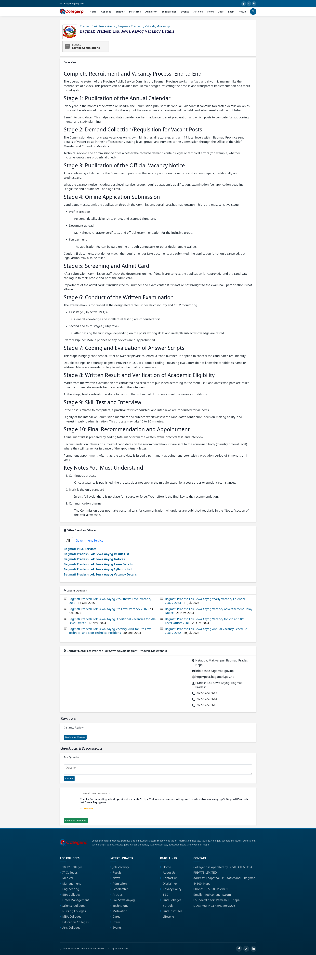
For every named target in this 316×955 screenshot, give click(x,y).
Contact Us (170, 878)
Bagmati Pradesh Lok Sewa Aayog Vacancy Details (100, 574)
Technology (120, 906)
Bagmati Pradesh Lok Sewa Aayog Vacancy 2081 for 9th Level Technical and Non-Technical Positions (110, 631)
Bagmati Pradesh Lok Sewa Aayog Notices (94, 559)
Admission (151, 11)
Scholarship (121, 889)
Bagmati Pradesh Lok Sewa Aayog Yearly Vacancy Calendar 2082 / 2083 (205, 601)
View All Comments (75, 820)
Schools (120, 11)
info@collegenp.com (73, 3)
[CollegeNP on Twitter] (249, 3)
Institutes (135, 11)
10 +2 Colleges (72, 867)
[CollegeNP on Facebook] (243, 3)
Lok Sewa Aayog (124, 900)
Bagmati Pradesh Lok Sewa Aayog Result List (96, 554)
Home (93, 11)
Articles (198, 11)
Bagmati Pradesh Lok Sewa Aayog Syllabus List (98, 569)
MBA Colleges (71, 916)
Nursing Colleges (74, 911)
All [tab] (68, 540)
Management (71, 883)
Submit (69, 778)
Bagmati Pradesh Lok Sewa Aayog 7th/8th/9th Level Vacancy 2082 (110, 601)
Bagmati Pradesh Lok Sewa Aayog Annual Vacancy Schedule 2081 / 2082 (206, 631)
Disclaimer (170, 883)
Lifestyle (168, 916)
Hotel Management (75, 900)
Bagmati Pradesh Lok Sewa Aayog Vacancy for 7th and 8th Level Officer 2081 (205, 621)
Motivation (120, 911)
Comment (86, 808)
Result (242, 11)
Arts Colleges (71, 927)
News (210, 11)
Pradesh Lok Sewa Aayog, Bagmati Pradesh (126, 26)
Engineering (70, 889)
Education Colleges (75, 922)
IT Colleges (70, 872)
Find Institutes (172, 911)
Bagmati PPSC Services (80, 549)
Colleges (106, 11)
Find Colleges (172, 900)
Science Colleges (73, 906)
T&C (165, 895)
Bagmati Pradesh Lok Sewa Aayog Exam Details (98, 564)
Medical (67, 878)
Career (117, 916)
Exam (231, 11)
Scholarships (169, 11)
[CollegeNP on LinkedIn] (254, 3)
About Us (169, 872)
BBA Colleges (71, 895)
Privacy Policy (172, 889)
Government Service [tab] (89, 540)
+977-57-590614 (206, 699)
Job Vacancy (121, 867)
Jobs (221, 11)
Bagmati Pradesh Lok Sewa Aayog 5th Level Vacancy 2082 (111, 611)
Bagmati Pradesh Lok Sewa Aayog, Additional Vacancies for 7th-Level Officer (112, 621)
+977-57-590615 (206, 705)
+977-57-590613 (206, 693)
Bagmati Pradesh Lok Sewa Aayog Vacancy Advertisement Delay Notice (208, 611)
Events (185, 11)
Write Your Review (75, 737)
